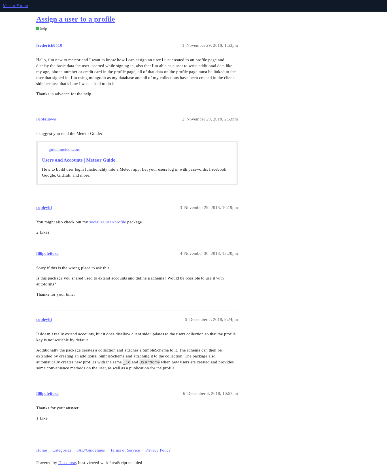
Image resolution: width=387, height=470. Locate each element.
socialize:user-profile (107, 222)
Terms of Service (125, 450)
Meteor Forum (15, 5)
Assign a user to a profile (75, 19)
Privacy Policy (158, 450)
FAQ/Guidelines (90, 450)
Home (41, 450)
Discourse (67, 462)
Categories (61, 450)
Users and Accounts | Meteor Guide (78, 160)
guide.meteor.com (64, 149)
